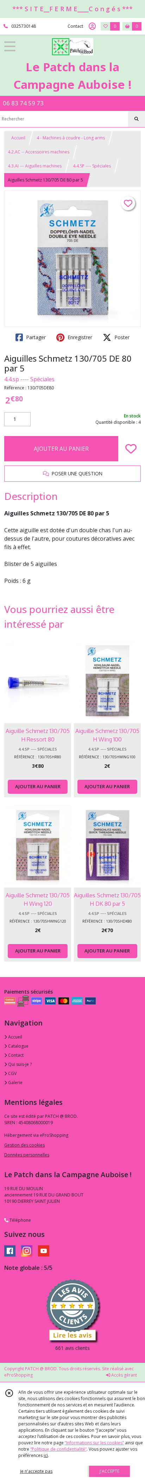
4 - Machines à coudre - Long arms (71, 138)
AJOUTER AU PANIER (61, 449)
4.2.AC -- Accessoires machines (38, 152)
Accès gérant (123, 1375)
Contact (75, 26)
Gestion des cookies (24, 1145)
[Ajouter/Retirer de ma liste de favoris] (131, 449)
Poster (121, 337)
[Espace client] (92, 26)
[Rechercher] (136, 119)
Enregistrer (79, 337)
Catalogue (18, 1046)
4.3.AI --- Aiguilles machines (35, 166)
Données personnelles (26, 1155)
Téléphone (19, 1220)
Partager (35, 337)
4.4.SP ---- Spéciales (92, 166)
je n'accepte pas (36, 1471)
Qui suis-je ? (19, 1064)
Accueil (18, 138)
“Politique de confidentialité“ (58, 1449)
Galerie (15, 1083)
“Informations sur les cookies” (94, 1443)
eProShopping (18, 1375)
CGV (12, 1073)
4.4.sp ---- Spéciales (29, 379)
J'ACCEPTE (109, 1471)
